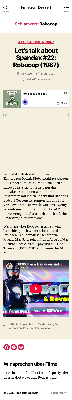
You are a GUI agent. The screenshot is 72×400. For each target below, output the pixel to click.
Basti (30, 73)
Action (32, 324)
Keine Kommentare (38, 79)
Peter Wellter (31, 328)
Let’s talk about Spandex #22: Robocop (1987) (36, 58)
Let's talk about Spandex (36, 41)
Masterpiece (45, 324)
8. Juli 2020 (48, 73)
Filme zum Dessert (36, 7)
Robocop (45, 328)
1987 (11, 324)
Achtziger (21, 324)
